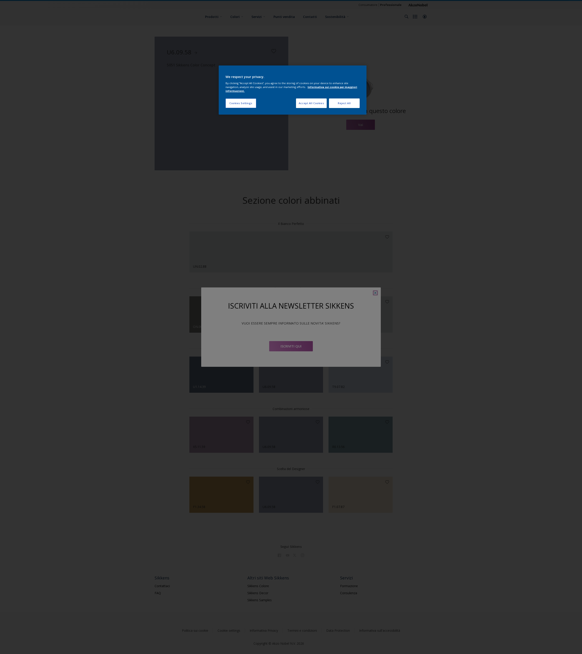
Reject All (344, 103)
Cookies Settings (240, 103)
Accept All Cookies (311, 103)
